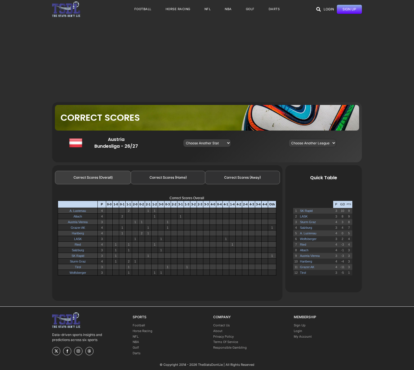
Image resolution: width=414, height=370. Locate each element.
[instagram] (78, 351)
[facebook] (67, 351)
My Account (303, 336)
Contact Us (221, 325)
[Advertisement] (207, 60)
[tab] (93, 177)
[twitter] (56, 351)
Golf (136, 347)
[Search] (318, 9)
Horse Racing (142, 331)
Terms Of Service (225, 342)
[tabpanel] (167, 238)
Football (139, 325)
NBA (136, 342)
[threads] (89, 351)
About (217, 331)
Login (298, 331)
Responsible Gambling (230, 347)
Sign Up (300, 325)
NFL (136, 336)
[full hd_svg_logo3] (66, 3)
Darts (137, 353)
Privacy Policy (223, 336)
